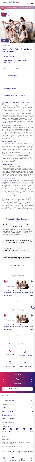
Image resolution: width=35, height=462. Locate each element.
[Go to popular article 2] (17, 301)
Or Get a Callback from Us (17, 389)
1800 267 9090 (17, 384)
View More (16, 265)
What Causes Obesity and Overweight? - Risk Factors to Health (16, 291)
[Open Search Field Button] (27, 3)
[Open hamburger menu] (32, 3)
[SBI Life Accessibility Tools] (33, 307)
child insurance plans (14, 188)
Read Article (8, 295)
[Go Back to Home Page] (10, 3)
